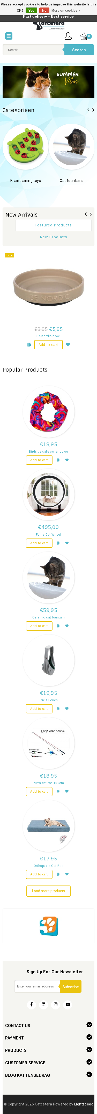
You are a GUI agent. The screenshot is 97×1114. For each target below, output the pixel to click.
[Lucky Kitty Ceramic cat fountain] (48, 577)
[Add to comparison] (29, 344)
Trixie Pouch (48, 700)
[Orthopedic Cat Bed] (48, 826)
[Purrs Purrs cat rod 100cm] (48, 743)
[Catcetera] (48, 24)
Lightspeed (83, 1104)
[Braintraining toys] (24, 146)
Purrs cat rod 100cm (48, 783)
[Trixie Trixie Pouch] (48, 660)
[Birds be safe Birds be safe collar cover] (48, 412)
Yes (31, 10)
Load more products (48, 891)
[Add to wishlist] (68, 344)
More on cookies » (65, 10)
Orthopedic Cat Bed (48, 866)
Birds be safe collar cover (48, 451)
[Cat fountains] (70, 146)
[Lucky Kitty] (48, 926)
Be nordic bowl (48, 336)
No (44, 10)
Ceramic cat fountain (48, 617)
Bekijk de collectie (23, 188)
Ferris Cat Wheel (48, 534)
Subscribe (71, 987)
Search (79, 50)
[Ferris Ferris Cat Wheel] (48, 494)
